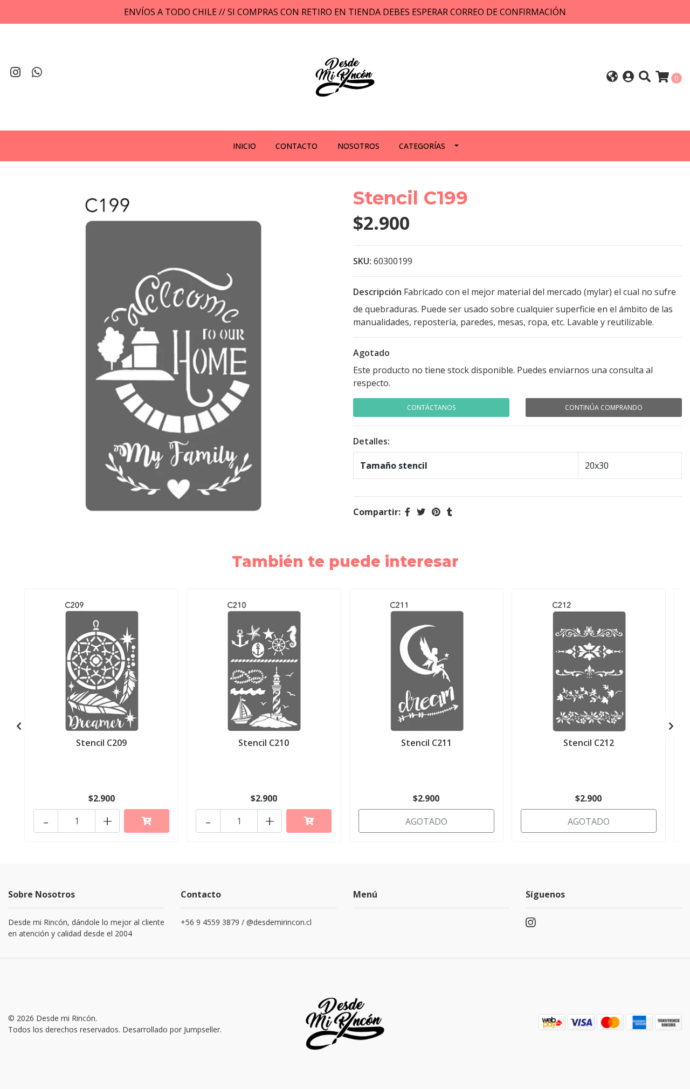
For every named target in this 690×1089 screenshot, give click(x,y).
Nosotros (358, 146)
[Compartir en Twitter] (421, 512)
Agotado (371, 353)
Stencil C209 (101, 743)
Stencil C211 (426, 743)
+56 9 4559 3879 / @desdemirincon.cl (246, 922)
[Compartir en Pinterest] (436, 512)
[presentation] (19, 726)
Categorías (422, 146)
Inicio (244, 146)
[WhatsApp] (37, 73)
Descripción (377, 292)
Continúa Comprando (604, 407)
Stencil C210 (263, 743)
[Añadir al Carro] (146, 821)
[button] (612, 77)
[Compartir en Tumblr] (449, 512)
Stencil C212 (588, 743)
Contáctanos (431, 407)
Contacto (296, 146)
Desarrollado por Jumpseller (171, 1029)
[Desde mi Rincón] (345, 76)
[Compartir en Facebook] (407, 512)
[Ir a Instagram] (15, 73)
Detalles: (371, 441)
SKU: (362, 261)
